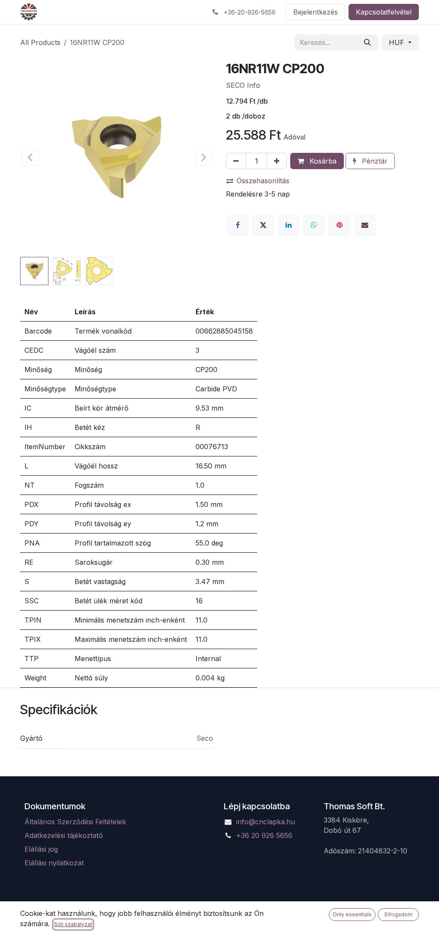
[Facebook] (237, 225)
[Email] (365, 225)
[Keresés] (367, 42)
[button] (29, 157)
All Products (40, 42)
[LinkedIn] (288, 225)
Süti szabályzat (73, 924)
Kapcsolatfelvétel (384, 12)
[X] (263, 225)
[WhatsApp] (314, 225)
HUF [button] (397, 42)
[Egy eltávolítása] (236, 161)
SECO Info (243, 85)
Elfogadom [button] (398, 914)
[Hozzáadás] (277, 161)
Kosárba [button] (322, 161)
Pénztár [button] (374, 161)
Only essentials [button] (352, 914)
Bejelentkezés (315, 12)
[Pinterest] (339, 225)
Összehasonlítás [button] (263, 180)
